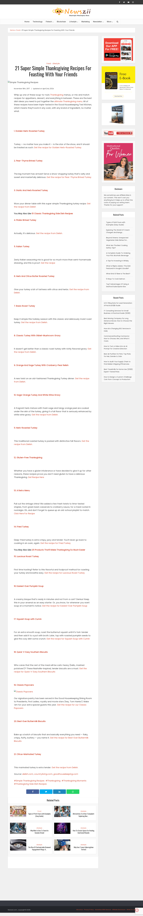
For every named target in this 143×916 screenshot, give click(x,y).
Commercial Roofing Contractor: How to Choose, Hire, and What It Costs (117, 338)
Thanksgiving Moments (74, 780)
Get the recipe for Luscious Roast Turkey (64, 572)
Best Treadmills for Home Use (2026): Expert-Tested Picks (118, 370)
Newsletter (97, 22)
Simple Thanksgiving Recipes (30, 780)
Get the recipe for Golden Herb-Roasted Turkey (58, 147)
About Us (79, 910)
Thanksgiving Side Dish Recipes (31, 784)
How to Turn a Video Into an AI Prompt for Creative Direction (115, 347)
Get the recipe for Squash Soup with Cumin (68, 638)
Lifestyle (72, 22)
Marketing (85, 22)
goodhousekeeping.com (65, 774)
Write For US (131, 910)
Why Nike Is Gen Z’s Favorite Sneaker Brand (39, 831)
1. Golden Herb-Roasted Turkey (29, 131)
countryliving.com (43, 774)
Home (26, 22)
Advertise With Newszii (103, 910)
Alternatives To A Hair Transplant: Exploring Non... (83, 814)
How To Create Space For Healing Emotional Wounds (83, 831)
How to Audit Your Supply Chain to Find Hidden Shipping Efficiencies (117, 362)
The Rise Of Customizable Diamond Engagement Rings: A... (39, 848)
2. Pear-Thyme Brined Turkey (28, 160)
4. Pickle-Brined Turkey (25, 220)
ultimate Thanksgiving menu (68, 101)
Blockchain (61, 22)
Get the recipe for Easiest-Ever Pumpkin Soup (65, 605)
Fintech (49, 22)
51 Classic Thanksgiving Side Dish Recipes (52, 213)
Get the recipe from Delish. (49, 233)
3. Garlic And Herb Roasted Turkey (31, 190)
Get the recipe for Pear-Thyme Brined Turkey (69, 177)
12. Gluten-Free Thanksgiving (28, 457)
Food (18, 30)
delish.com (27, 774)
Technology (37, 22)
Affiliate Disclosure (118, 910)
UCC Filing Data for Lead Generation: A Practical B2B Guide (118, 304)
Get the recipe (48, 263)
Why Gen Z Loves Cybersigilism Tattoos (83, 848)
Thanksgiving (56, 94)
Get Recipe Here (36, 477)
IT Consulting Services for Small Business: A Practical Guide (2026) (117, 312)
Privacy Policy (89, 910)
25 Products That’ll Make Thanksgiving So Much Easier (58, 549)
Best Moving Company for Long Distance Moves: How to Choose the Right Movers (118, 320)
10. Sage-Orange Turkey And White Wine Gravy (37, 395)
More (109, 22)
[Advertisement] (53, 47)
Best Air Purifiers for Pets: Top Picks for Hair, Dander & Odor (117, 355)
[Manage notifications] (137, 910)
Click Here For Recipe (24, 513)
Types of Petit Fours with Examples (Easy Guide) (39, 814)
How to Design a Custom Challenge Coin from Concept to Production (118, 378)
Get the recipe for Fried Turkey (55, 543)
